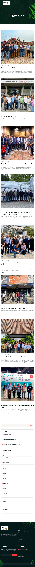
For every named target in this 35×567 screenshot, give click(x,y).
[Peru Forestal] (6, 2)
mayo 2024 (4, 478)
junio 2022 (4, 503)
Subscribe (14, 554)
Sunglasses (7, 462)
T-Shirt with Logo (8, 457)
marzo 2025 (5, 473)
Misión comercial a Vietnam (9, 68)
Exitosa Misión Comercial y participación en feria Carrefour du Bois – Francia (16, 213)
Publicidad (19, 537)
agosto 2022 (5, 498)
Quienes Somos (20, 532)
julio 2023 (4, 488)
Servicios (19, 534)
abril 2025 (4, 470)
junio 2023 (4, 491)
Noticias (3, 65)
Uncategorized (5, 514)
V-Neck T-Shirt (8, 455)
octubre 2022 (5, 493)
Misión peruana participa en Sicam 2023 (13, 308)
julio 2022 (4, 501)
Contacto (19, 541)
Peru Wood (20, 539)
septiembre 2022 (5, 496)
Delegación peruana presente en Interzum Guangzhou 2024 (11, 444)
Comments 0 (8, 65)
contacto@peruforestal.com (23, 549)
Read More (3, 75)
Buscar (4, 422)
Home (19, 530)
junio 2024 (4, 475)
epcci (4, 452)
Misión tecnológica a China (9, 116)
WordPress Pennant (8, 452)
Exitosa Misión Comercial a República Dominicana (16, 357)
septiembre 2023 (5, 483)
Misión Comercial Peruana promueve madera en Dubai (17, 164)
